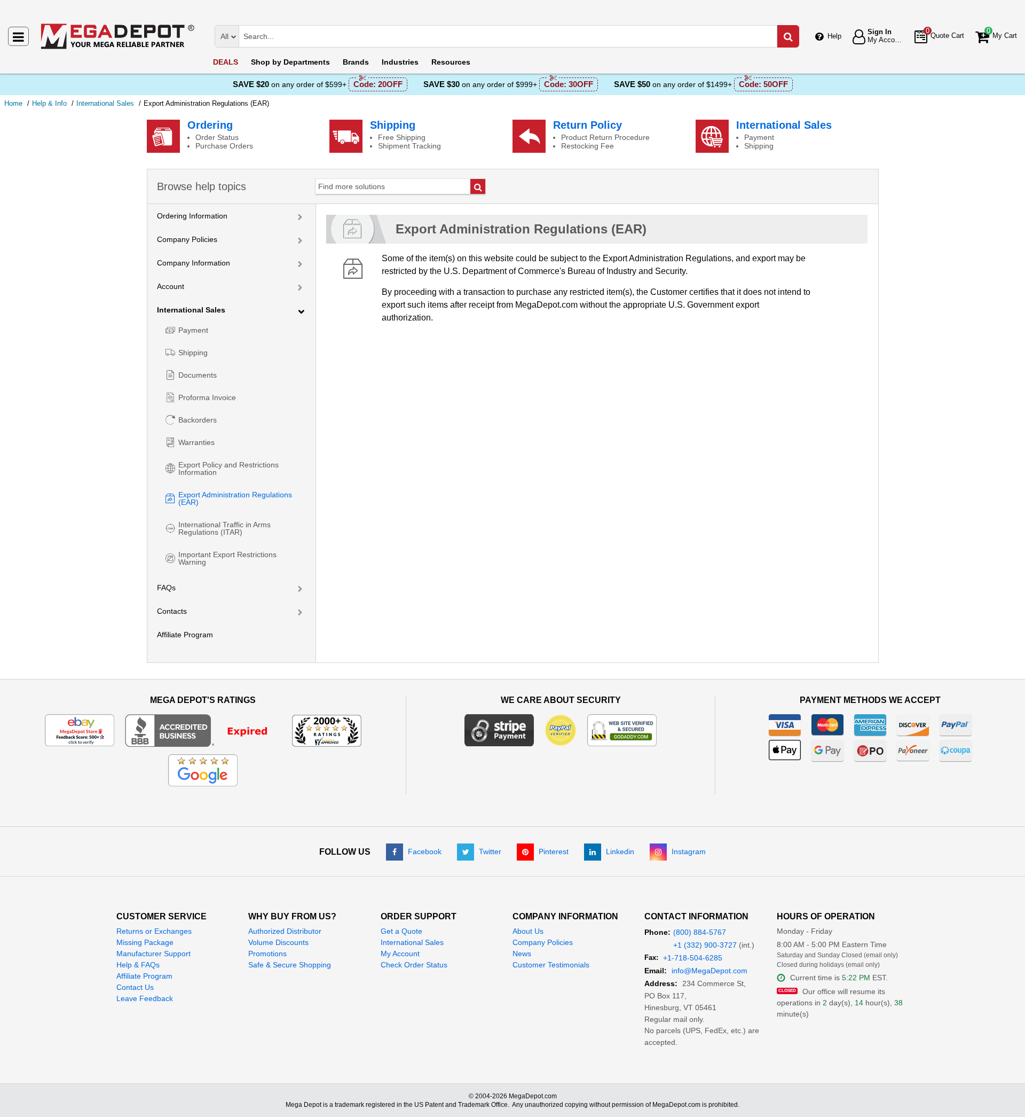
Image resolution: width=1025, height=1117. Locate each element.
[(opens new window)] (203, 729)
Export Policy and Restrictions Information (228, 468)
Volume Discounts (278, 942)
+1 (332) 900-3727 (705, 945)
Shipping (392, 125)
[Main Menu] (18, 36)
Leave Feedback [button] (144, 998)
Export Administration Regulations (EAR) (235, 498)
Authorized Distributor (284, 931)
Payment (193, 330)
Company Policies (187, 239)
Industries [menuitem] (400, 62)
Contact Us (135, 987)
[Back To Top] (1008, 1087)
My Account (400, 953)
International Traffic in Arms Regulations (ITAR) (224, 528)
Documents (197, 375)
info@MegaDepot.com (709, 970)
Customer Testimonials (550, 964)
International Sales (784, 125)
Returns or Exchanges (154, 931)
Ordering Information (192, 216)
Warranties (196, 442)
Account (170, 286)
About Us (527, 931)
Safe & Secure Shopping (289, 964)
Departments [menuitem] (290, 62)
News (521, 953)
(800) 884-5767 (699, 932)
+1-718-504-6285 (692, 958)
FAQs (166, 587)
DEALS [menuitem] (225, 62)
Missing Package (145, 942)
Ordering (210, 125)
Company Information (193, 263)
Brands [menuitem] (356, 62)
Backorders (197, 420)
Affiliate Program (185, 634)
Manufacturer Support (153, 953)
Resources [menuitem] (450, 62)
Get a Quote (401, 931)
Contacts (172, 611)
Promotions (267, 953)
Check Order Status (414, 964)
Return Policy (587, 125)
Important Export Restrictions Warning (227, 558)
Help (834, 36)
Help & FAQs (138, 964)
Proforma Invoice (207, 397)
